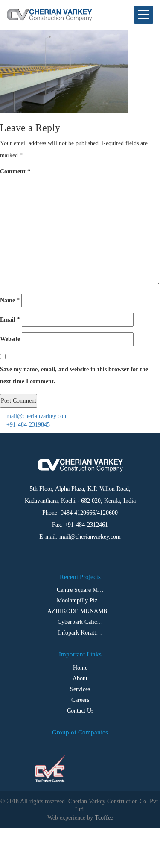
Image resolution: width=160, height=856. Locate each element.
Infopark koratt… (80, 632)
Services (80, 689)
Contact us (80, 710)
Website (10, 339)
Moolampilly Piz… (80, 600)
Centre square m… (80, 590)
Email (10, 319)
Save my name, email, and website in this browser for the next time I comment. (74, 375)
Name (10, 300)
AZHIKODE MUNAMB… (80, 611)
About (80, 678)
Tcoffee (104, 817)
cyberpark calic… (80, 622)
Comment (15, 171)
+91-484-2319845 (27, 424)
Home (80, 668)
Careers (80, 700)
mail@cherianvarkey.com (36, 416)
